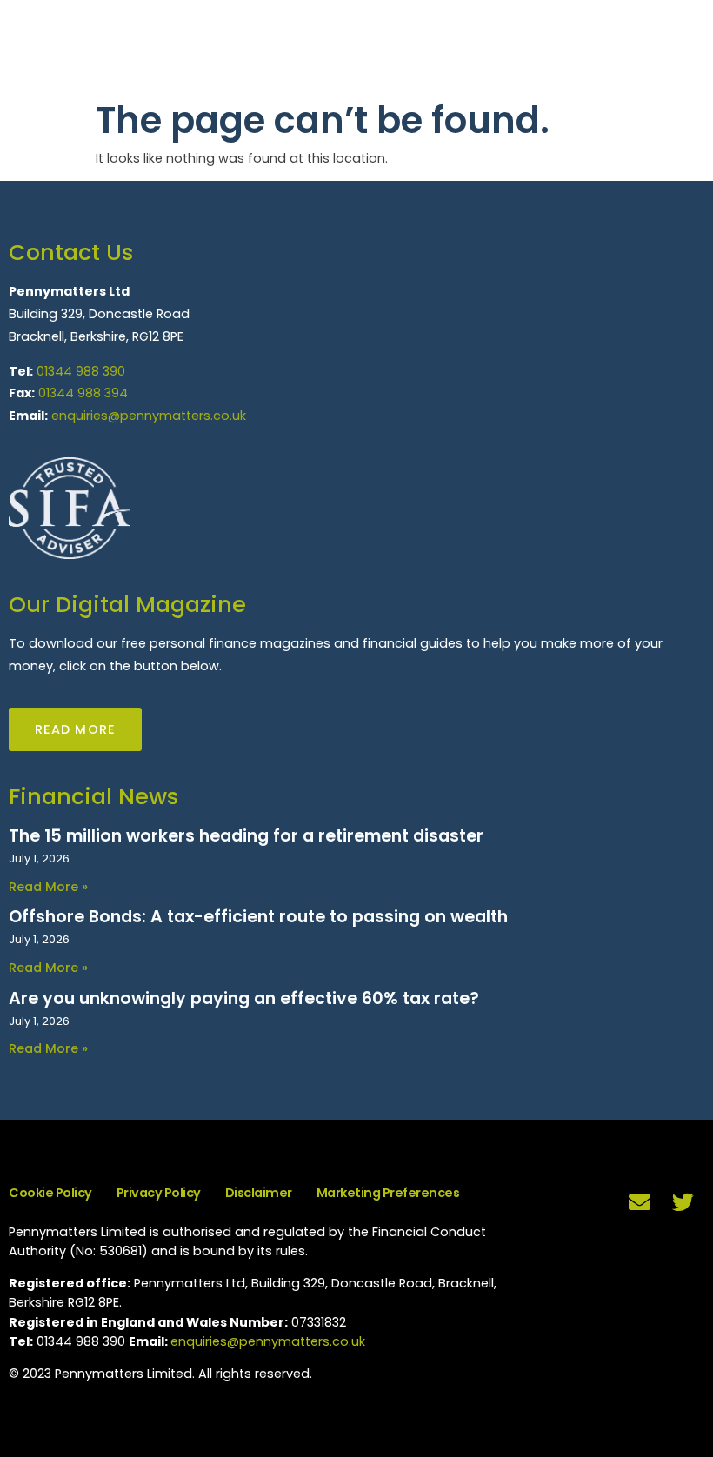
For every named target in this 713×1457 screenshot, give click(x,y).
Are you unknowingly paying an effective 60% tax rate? (244, 998)
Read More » (48, 886)
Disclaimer (258, 1192)
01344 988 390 (81, 371)
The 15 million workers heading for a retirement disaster (246, 836)
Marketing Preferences (388, 1192)
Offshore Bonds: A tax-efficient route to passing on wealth (258, 916)
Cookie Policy (50, 1192)
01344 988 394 (83, 393)
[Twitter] (682, 1202)
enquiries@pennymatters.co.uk (148, 415)
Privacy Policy (159, 1192)
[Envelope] (639, 1202)
